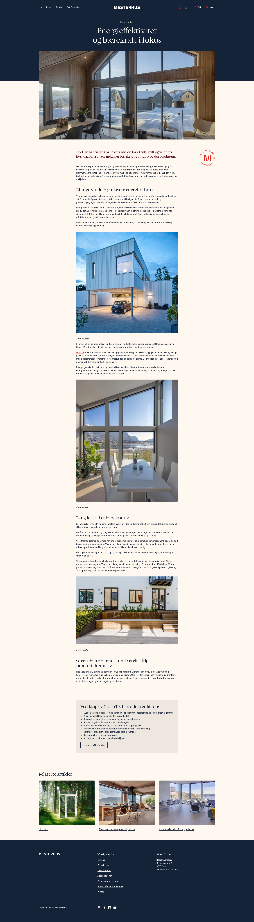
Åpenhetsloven (104, 875)
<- (38, 805)
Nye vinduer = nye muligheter (117, 829)
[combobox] (198, 7)
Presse (100, 891)
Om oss (101, 860)
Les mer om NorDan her (94, 745)
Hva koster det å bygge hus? (176, 829)
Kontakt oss (103, 865)
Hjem (122, 22)
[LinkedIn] (109, 907)
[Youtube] (115, 907)
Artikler (131, 22)
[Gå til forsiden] (127, 7)
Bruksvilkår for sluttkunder (110, 886)
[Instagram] (99, 907)
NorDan (80, 352)
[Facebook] (104, 907)
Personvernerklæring (107, 881)
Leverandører (104, 870)
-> (216, 805)
